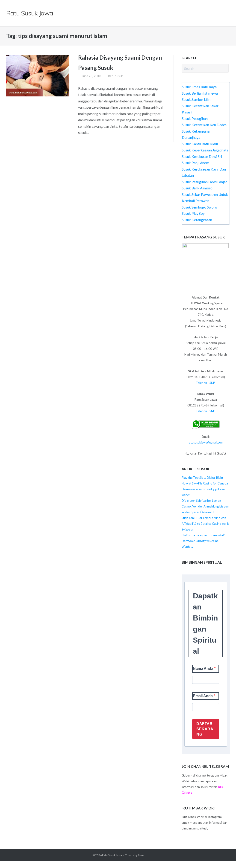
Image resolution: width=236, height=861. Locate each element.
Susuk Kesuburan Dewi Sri (202, 156)
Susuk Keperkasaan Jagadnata (205, 150)
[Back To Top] (224, 849)
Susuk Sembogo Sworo (199, 207)
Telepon (201, 383)
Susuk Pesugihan (195, 118)
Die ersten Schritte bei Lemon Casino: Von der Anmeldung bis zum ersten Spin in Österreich (206, 506)
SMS (212, 383)
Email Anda (203, 696)
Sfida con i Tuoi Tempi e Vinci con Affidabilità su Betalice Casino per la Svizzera (206, 523)
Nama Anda (203, 668)
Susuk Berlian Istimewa (200, 93)
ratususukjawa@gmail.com (206, 442)
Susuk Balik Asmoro (197, 188)
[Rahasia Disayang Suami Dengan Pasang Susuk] (37, 75)
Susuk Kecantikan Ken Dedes (204, 125)
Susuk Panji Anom (195, 163)
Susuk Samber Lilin (196, 99)
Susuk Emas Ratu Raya (199, 87)
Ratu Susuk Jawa (112, 855)
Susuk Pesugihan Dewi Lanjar (204, 182)
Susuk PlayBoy (193, 213)
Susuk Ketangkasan (197, 220)
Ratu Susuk (115, 76)
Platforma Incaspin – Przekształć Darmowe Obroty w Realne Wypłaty (203, 540)
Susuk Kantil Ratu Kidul (200, 144)
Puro (141, 855)
